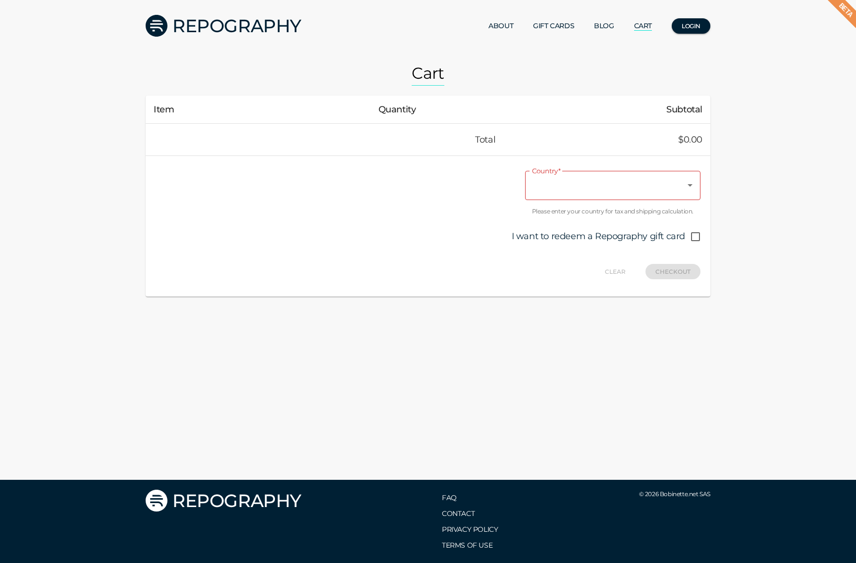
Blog (604, 25)
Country (546, 171)
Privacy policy (470, 529)
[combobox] (605, 185)
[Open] (690, 185)
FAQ (449, 497)
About (500, 25)
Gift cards (553, 25)
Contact (458, 513)
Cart (643, 25)
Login (691, 26)
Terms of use (467, 545)
